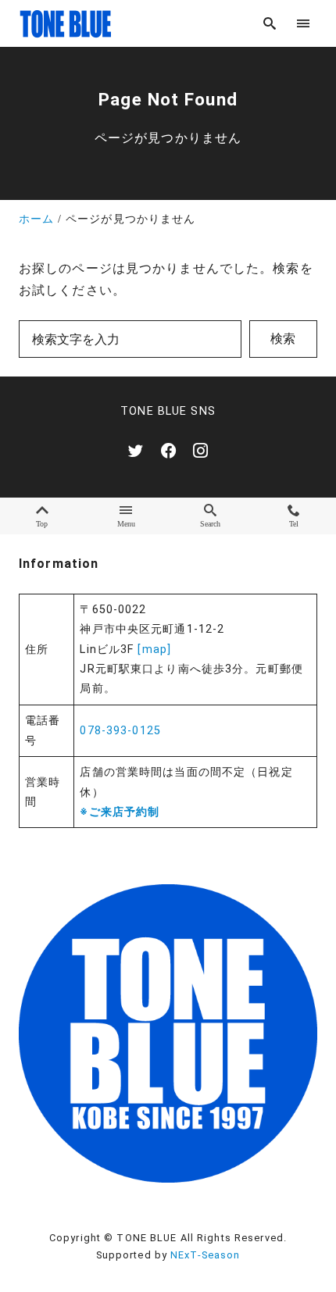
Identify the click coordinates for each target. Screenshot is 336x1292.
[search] (270, 23)
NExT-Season (205, 1255)
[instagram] (200, 450)
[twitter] (135, 450)
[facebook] (168, 450)
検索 (282, 338)
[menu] (303, 23)
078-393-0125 (120, 730)
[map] (154, 649)
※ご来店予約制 (119, 812)
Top (42, 523)
